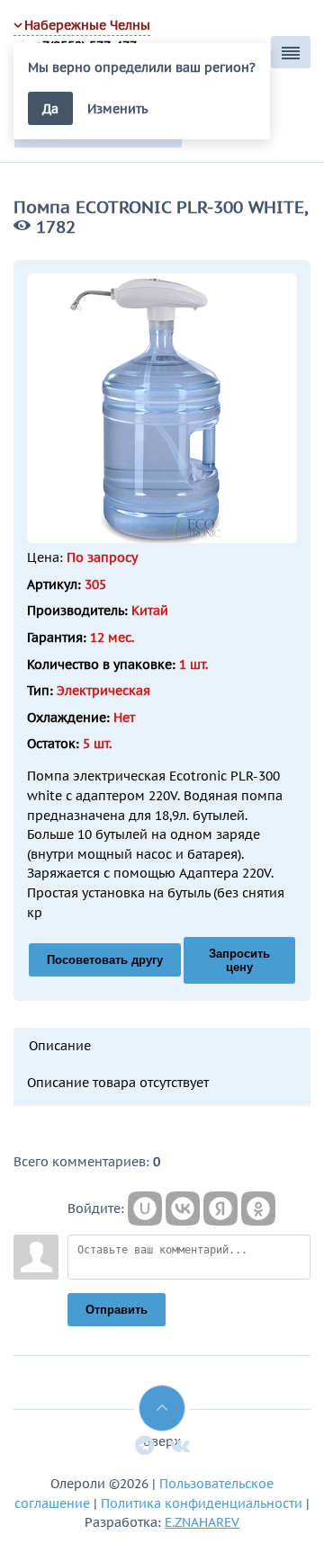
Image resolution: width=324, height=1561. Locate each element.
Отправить (117, 1309)
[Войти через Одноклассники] (258, 1208)
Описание (60, 1045)
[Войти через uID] (145, 1208)
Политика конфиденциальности (201, 1503)
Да (50, 108)
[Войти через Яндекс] (220, 1208)
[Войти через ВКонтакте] (183, 1208)
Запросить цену (239, 960)
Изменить (117, 108)
